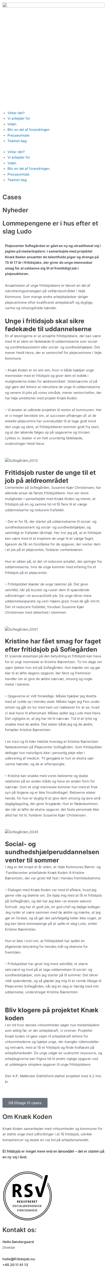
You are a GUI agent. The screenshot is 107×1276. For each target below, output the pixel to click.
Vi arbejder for (18, 118)
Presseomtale (18, 135)
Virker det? (16, 113)
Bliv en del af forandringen (28, 130)
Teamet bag (17, 141)
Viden (11, 124)
